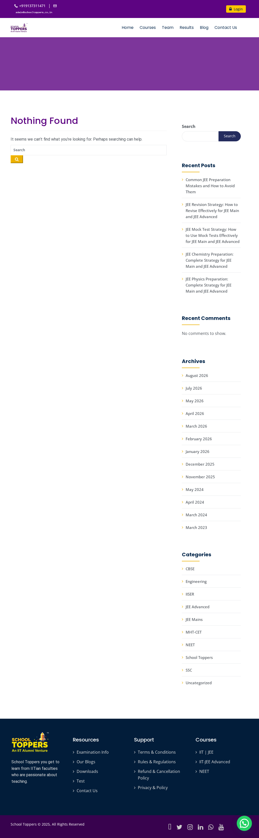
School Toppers (199, 657)
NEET (190, 644)
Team (168, 27)
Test (81, 781)
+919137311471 (32, 5)
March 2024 (196, 514)
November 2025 (200, 476)
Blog (204, 27)
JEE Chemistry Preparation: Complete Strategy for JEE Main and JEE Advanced (209, 260)
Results (187, 27)
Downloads (87, 771)
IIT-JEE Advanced (214, 762)
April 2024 (195, 502)
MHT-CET (194, 632)
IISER (190, 594)
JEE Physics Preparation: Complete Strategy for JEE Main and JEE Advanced (208, 285)
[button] (244, 823)
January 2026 (197, 451)
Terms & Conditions (157, 752)
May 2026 (195, 400)
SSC (189, 670)
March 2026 (196, 426)
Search (189, 126)
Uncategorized (199, 682)
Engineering (196, 581)
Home (128, 27)
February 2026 (199, 438)
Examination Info (93, 752)
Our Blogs (86, 762)
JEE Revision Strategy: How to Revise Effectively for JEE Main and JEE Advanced (212, 210)
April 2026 (195, 413)
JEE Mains (194, 619)
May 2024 (195, 489)
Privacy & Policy (153, 787)
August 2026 (197, 375)
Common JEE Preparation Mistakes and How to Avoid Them (210, 185)
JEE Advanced (197, 606)
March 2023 (196, 527)
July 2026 (194, 388)
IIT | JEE (206, 752)
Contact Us (225, 27)
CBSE (190, 568)
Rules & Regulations (157, 762)
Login (238, 9)
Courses (148, 27)
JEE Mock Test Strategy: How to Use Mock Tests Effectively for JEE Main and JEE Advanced (213, 235)
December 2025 (200, 464)
